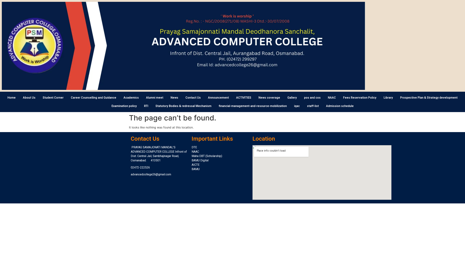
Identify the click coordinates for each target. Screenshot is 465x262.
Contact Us (193, 97)
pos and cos (312, 97)
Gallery (292, 97)
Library (388, 97)
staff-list (313, 106)
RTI (146, 106)
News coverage (269, 97)
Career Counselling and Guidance (93, 97)
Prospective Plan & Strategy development (429, 97)
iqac (297, 106)
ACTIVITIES (243, 97)
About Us (29, 97)
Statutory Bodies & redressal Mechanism (183, 106)
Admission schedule (340, 106)
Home (11, 97)
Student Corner (53, 97)
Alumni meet (154, 97)
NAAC (332, 97)
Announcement (218, 97)
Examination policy (124, 106)
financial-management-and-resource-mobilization (253, 106)
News (174, 97)
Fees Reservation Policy (359, 97)
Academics (131, 97)
